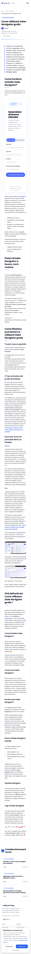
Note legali (5, 927)
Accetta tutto (22, 946)
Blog (13, 3)
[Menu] (27, 3)
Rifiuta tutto (9, 946)
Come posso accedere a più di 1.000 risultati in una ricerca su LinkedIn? (14, 429)
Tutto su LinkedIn (9, 11)
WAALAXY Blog (8, 905)
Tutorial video (20, 927)
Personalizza (15, 950)
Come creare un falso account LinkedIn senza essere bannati (15, 527)
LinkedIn (22, 196)
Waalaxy (7, 446)
